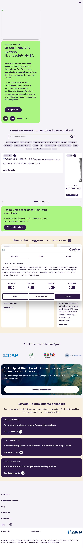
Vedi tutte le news (59, 240)
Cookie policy (35, 536)
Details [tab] (40, 256)
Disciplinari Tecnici (9, 506)
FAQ (3, 512)
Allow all (66, 296)
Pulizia (75, 145)
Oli (41, 145)
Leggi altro (8, 309)
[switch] (31, 287)
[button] (12, 117)
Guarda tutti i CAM (11, 458)
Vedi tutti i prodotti (15, 227)
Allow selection (40, 296)
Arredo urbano (25, 142)
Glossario (5, 518)
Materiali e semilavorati (22, 145)
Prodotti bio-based (63, 145)
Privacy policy (5, 536)
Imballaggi (71, 142)
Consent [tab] (14, 256)
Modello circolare (11, 437)
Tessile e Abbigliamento (41, 148)
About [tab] (67, 256)
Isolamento (7, 145)
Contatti (5, 500)
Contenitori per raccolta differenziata (45, 142)
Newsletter (6, 524)
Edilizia (63, 142)
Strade (28, 148)
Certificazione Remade (40, 395)
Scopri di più (13, 109)
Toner (54, 148)
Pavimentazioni (49, 145)
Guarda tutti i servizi (12, 478)
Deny (15, 296)
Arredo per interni (12, 142)
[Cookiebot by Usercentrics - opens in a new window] (69, 250)
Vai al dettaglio (9, 172)
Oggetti (34, 145)
